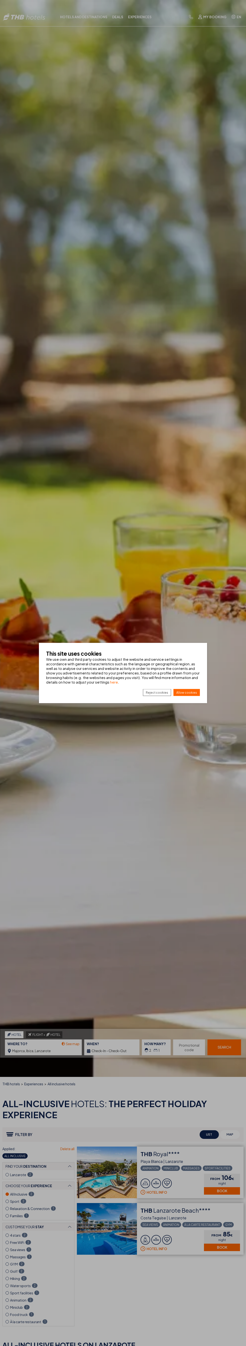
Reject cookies (157, 692)
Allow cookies (186, 692)
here (114, 682)
